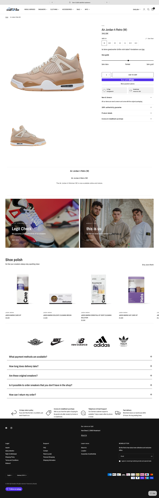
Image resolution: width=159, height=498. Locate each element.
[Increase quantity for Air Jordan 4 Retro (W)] (109, 74)
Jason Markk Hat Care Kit (128, 315)
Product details (107, 113)
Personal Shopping (49, 457)
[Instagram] (12, 428)
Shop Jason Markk (148, 265)
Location (83, 451)
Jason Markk (9, 312)
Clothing (53, 9)
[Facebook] (7, 428)
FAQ (44, 447)
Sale (78, 9)
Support (46, 443)
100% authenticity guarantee (111, 107)
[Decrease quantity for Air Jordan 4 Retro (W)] (103, 74)
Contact (45, 451)
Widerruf (7, 463)
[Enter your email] (151, 456)
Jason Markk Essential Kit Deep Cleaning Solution (96, 316)
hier (143, 49)
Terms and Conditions (11, 460)
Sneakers (42, 9)
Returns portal (47, 454)
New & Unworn (107, 97)
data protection (9, 451)
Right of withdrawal (11, 454)
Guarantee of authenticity (88, 454)
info (86, 9)
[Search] (148, 9)
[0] (152, 9)
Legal (7, 443)
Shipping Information (49, 460)
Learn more (85, 443)
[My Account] (144, 9)
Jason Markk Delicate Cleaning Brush (57, 315)
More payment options (128, 84)
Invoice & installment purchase (112, 119)
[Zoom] (91, 29)
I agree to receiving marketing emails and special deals (136, 461)
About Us (84, 447)
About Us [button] (84, 435)
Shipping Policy (10, 457)
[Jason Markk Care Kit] (22, 289)
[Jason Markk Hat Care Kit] (136, 289)
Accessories (67, 9)
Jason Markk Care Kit (13, 315)
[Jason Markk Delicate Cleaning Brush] (60, 289)
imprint (7, 447)
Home (6, 17)
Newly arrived (29, 9)
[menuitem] (30, 9)
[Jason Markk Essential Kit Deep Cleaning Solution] (98, 289)
